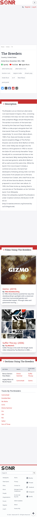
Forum (4, 501)
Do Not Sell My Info (17, 496)
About (16, 504)
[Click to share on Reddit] (13, 88)
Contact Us (17, 485)
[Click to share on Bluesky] (2, 88)
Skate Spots (6, 481)
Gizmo (30, 381)
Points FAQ (17, 508)
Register (28, 7)
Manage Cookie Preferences (18, 490)
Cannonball (20, 381)
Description (11, 103)
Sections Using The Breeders (19, 361)
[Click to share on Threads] (6, 88)
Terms (15, 477)
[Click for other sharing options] (17, 88)
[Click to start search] (23, 7)
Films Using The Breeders (18, 249)
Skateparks (6, 477)
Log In (34, 7)
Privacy (16, 481)
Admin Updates (18, 501)
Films (4, 485)
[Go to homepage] (8, 2)
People (4, 493)
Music (4, 489)
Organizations (6, 497)
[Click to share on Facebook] (9, 88)
